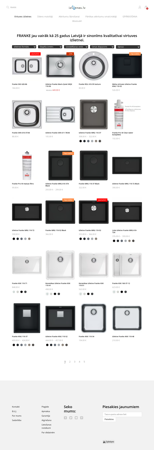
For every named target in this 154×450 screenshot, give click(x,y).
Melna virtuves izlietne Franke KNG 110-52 (124, 85)
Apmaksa (46, 411)
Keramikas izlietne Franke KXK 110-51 (91, 284)
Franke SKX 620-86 (19, 84)
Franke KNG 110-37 (20, 336)
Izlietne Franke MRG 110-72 (23, 230)
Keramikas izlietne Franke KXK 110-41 (57, 284)
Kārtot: (121, 47)
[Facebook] (65, 417)
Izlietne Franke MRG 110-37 (90, 133)
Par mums (16, 415)
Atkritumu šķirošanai (69, 16)
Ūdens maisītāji (45, 16)
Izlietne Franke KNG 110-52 (56, 336)
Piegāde (45, 406)
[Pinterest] (81, 417)
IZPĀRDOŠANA (130, 16)
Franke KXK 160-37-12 (121, 283)
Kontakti (16, 406)
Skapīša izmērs (46, 47)
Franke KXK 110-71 (19, 283)
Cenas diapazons (99, 47)
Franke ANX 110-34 (86, 336)
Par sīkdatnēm (48, 432)
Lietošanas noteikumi (46, 426)
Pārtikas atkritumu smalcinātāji (101, 16)
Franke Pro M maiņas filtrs (23, 184)
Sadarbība (16, 420)
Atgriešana (46, 420)
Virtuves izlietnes (22, 16)
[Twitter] (70, 417)
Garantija (46, 415)
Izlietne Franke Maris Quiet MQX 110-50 (58, 85)
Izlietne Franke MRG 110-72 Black (125, 184)
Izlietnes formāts (21, 47)
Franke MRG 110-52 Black (55, 230)
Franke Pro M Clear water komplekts (122, 134)
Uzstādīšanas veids (74, 47)
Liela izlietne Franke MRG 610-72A (124, 231)
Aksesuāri (77, 21)
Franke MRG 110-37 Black (89, 184)
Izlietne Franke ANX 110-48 (123, 336)
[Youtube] (76, 417)
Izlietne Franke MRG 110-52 (90, 230)
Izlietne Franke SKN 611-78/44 (57, 133)
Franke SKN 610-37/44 (21, 133)
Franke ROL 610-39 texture (90, 84)
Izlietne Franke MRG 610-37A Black (57, 185)
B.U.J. (14, 411)
